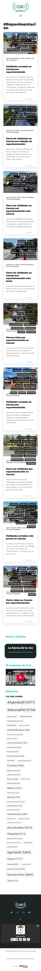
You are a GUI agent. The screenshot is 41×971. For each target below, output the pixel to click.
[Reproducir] (10, 683)
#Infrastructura (29, 448)
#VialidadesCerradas (28, 50)
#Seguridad (16, 833)
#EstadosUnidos (15, 756)
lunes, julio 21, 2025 (12, 130)
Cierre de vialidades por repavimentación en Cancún (19, 472)
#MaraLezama (13, 771)
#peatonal (18, 385)
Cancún (28, 58)
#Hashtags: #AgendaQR (21, 381)
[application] (20, 677)
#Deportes (12, 738)
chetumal (13, 864)
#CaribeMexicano (15, 721)
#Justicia (15, 765)
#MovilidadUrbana (17, 114)
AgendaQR (19, 852)
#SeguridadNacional (14, 838)
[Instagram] (23, 912)
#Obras (33, 320)
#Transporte (31, 332)
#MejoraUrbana (20, 452)
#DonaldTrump (14, 747)
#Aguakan (22, 107)
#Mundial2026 (13, 783)
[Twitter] (11, 912)
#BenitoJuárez (22, 38)
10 (7, 683)
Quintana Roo (20, 874)
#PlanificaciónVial (16, 324)
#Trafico (32, 46)
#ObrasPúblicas (30, 114)
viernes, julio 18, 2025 (13, 197)
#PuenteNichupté (29, 42)
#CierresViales (21, 248)
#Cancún (32, 38)
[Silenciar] (25, 683)
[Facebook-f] (17, 912)
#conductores (30, 508)
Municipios (29, 130)
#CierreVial (20, 508)
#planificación (30, 515)
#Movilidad (31, 248)
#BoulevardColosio (29, 441)
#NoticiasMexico (14, 806)
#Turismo (12, 847)
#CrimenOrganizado (15, 734)
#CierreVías (16, 576)
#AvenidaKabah (22, 245)
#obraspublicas (17, 456)
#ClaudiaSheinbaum (18, 730)
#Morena (25, 779)
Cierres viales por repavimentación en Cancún (17, 340)
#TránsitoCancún (13, 50)
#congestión (19, 512)
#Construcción (30, 178)
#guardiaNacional (24, 760)
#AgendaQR (21, 35)
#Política (11, 819)
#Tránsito (32, 122)
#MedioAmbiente (13, 775)
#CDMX (11, 725)
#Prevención (24, 819)
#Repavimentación (21, 46)
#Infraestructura (29, 317)
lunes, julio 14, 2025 (12, 264)
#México (14, 788)
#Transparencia (13, 842)
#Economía (13, 752)
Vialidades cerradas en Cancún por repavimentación (19, 69)
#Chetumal (24, 725)
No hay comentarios (12, 132)
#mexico (12, 779)
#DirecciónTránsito (29, 579)
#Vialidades (31, 392)
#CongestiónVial (16, 448)
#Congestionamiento (28, 576)
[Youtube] (29, 912)
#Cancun (12, 716)
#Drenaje (32, 378)
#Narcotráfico (13, 793)
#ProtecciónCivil (14, 822)
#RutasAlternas (30, 591)
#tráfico (14, 392)
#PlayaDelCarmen (17, 814)
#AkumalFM (31, 35)
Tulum (12, 880)
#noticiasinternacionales (15, 801)
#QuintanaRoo (19, 827)
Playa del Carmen (16, 869)
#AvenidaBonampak (29, 370)
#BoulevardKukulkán (28, 309)
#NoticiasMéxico (13, 810)
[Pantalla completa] (34, 683)
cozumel (26, 864)
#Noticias (13, 797)
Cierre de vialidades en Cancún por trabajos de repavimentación (19, 141)
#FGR (11, 761)
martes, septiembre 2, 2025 (15, 58)
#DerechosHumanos (17, 743)
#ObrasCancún (17, 42)
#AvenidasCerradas (21, 572)
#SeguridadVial (30, 118)
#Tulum (28, 842)
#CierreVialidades (29, 111)
